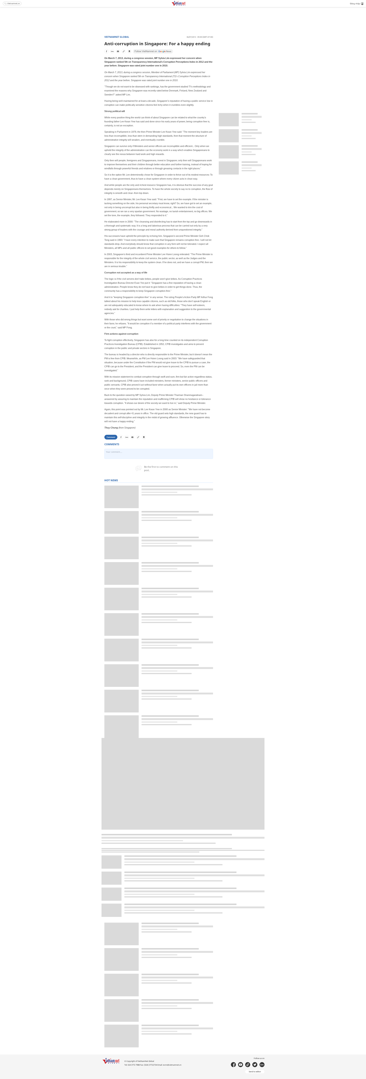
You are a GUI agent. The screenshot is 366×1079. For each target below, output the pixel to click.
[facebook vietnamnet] (233, 1064)
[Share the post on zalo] (112, 51)
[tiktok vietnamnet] (247, 1064)
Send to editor (255, 1071)
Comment (111, 437)
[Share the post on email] (118, 51)
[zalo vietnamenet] (261, 1064)
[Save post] (129, 51)
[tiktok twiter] (254, 1064)
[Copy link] (124, 51)
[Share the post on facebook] (106, 51)
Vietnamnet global (116, 36)
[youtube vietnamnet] (240, 1064)
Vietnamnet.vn (13, 3)
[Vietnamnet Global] (186, 5)
